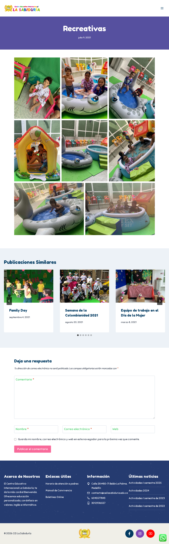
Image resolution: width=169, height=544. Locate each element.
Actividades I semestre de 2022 (147, 506)
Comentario (25, 379)
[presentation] (28, 286)
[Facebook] (129, 534)
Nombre (22, 429)
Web (115, 429)
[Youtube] (150, 534)
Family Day (18, 310)
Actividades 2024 (139, 490)
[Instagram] (140, 534)
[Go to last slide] (9, 301)
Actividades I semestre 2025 (145, 482)
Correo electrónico (78, 429)
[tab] (78, 335)
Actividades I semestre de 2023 (147, 498)
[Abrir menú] (162, 8)
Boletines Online (55, 497)
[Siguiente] (159, 301)
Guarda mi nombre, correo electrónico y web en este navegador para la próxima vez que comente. (78, 439)
